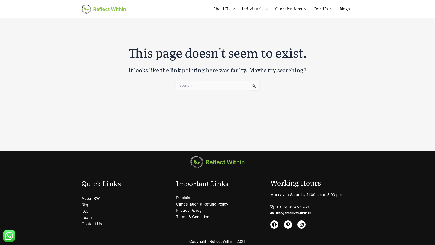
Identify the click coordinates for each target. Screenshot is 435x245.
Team (87, 217)
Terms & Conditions (193, 217)
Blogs (345, 9)
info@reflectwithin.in (292, 213)
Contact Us (92, 224)
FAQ (85, 211)
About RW (91, 198)
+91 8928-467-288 (291, 207)
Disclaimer (185, 198)
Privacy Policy (189, 210)
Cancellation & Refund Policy (202, 204)
